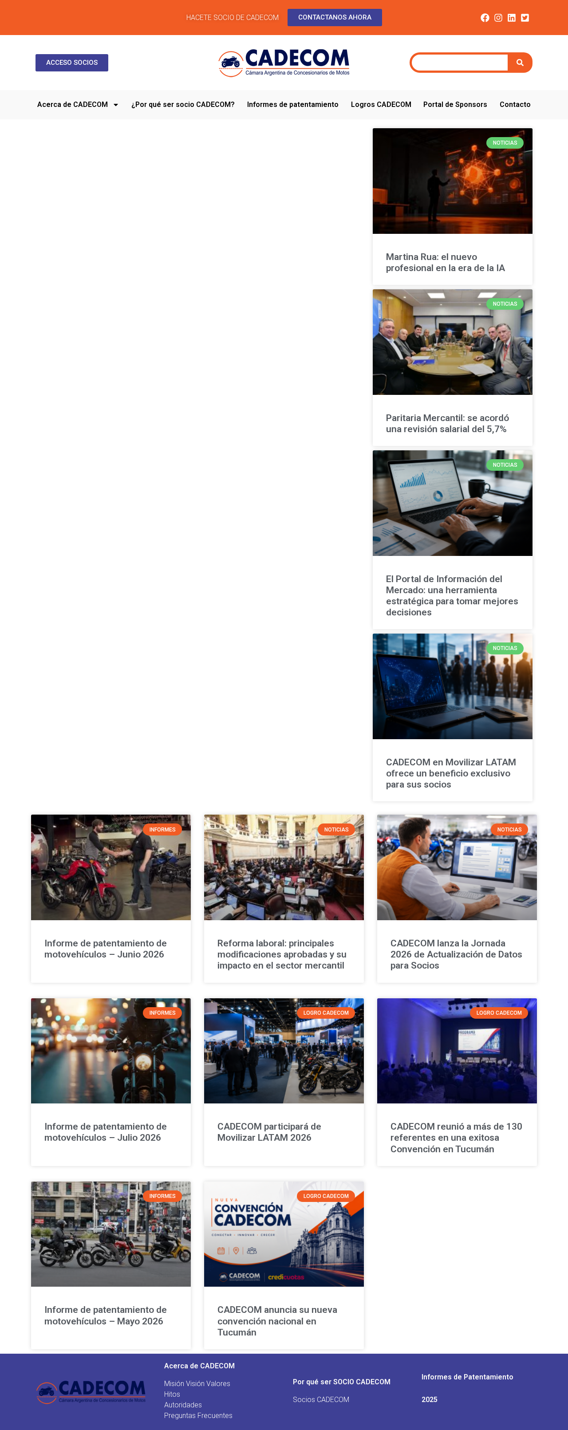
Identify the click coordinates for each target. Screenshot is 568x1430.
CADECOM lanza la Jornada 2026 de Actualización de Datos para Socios (456, 954)
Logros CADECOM (381, 104)
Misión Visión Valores (197, 1383)
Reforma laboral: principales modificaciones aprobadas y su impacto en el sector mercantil (282, 954)
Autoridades (183, 1405)
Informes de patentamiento (293, 104)
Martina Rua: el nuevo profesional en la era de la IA (445, 262)
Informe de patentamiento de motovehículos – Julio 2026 (105, 1132)
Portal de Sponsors (455, 104)
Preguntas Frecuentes (198, 1415)
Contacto (515, 104)
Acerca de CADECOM (72, 104)
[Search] (521, 62)
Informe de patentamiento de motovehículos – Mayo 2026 (105, 1315)
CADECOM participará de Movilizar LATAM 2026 (269, 1132)
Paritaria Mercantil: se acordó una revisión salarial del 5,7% (447, 423)
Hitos (172, 1394)
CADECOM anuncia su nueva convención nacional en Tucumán (277, 1320)
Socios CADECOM (321, 1399)
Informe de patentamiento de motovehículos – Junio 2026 (105, 949)
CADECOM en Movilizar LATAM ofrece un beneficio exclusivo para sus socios (451, 773)
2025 (430, 1399)
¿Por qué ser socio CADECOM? (183, 104)
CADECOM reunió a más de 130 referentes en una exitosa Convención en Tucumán (456, 1137)
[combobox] (460, 62)
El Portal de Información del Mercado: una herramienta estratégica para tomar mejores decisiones (452, 596)
